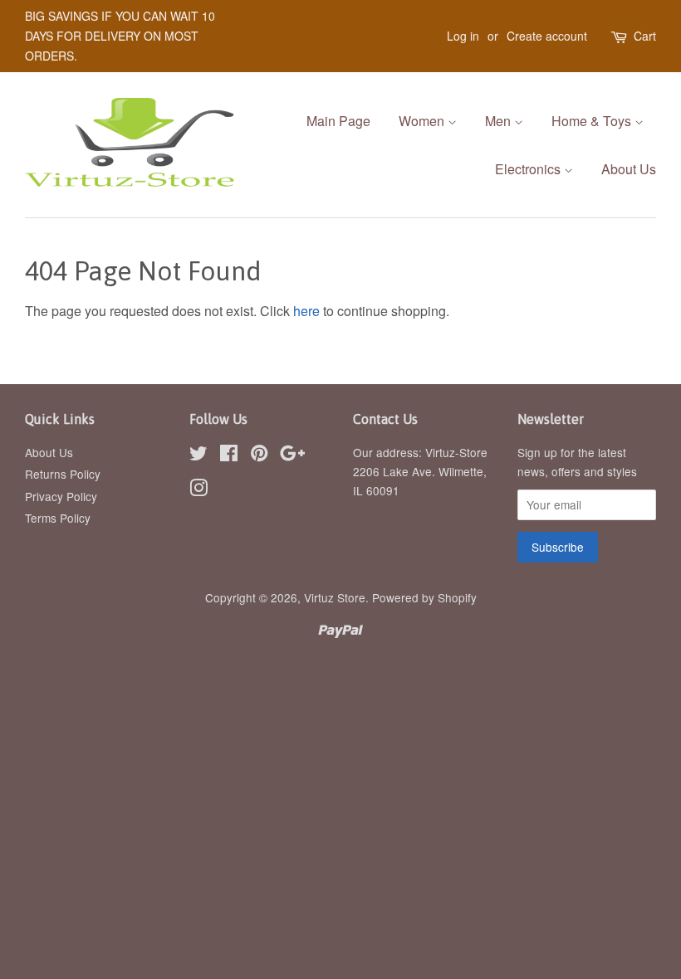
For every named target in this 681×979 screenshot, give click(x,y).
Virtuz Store (334, 597)
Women (423, 120)
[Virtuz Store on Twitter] (198, 455)
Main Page (338, 120)
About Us (628, 168)
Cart (645, 35)
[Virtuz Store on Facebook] (228, 455)
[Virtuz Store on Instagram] (198, 490)
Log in (463, 35)
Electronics (529, 168)
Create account (547, 35)
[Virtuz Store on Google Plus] (292, 455)
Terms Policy (58, 517)
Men (499, 120)
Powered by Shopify (424, 597)
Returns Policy (62, 473)
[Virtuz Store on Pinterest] (259, 455)
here (306, 310)
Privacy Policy (61, 496)
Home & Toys (592, 120)
